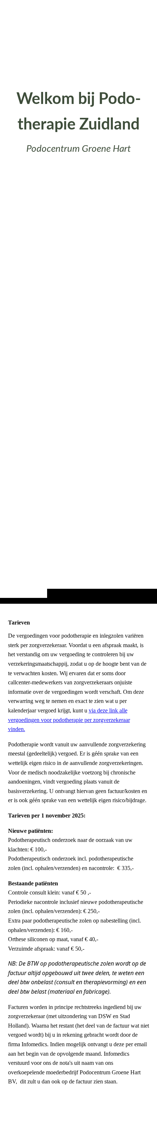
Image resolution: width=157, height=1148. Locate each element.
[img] (78, 316)
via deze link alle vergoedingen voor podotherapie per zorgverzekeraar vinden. (69, 719)
